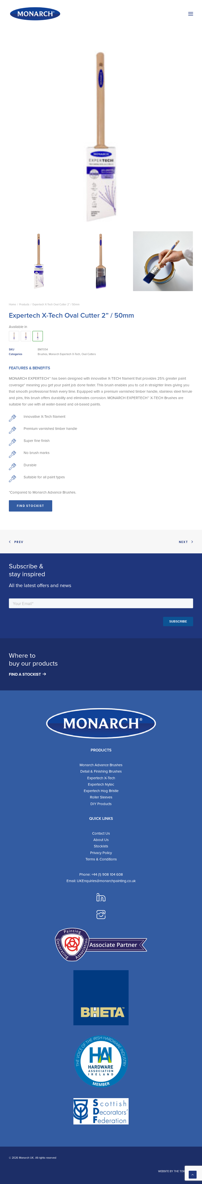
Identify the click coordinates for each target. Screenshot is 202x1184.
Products (24, 304)
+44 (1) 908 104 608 (107, 874)
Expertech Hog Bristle (101, 791)
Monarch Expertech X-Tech (64, 354)
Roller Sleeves (101, 797)
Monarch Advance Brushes (101, 765)
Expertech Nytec (101, 784)
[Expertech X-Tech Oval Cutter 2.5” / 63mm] (26, 336)
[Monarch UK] (35, 14)
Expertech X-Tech (101, 778)
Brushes (42, 354)
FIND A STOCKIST (25, 674)
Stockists (101, 846)
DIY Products (101, 804)
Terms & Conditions (101, 859)
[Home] (101, 723)
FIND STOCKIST (30, 506)
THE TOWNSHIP (183, 1171)
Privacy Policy (101, 853)
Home (12, 304)
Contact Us (101, 833)
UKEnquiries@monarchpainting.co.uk (106, 881)
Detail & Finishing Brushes (101, 771)
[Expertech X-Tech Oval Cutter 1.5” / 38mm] (14, 336)
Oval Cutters (89, 354)
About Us (101, 839)
